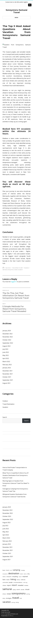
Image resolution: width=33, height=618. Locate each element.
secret (18, 589)
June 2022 (6, 352)
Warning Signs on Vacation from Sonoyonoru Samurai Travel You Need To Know (16, 483)
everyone (8, 576)
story (4, 598)
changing (23, 570)
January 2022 (7, 368)
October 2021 (7, 377)
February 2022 (7, 365)
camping (16, 570)
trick (21, 598)
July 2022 (5, 349)
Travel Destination (8, 404)
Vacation (26, 267)
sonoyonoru (10, 269)
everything (15, 576)
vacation (20, 269)
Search (5, 417)
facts (4, 580)
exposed (25, 576)
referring (25, 582)
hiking (13, 579)
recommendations (17, 582)
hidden (8, 579)
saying (14, 589)
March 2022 (6, 361)
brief (11, 570)
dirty (28, 574)
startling (28, 594)
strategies (9, 598)
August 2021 (6, 383)
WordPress (10, 615)
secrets (22, 589)
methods (23, 579)
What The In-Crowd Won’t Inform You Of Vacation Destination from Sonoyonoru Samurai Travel (15, 475)
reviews (26, 585)
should (27, 589)
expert (20, 576)
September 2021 (8, 380)
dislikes (4, 576)
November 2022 (8, 337)
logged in (14, 282)
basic (4, 570)
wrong (17, 602)
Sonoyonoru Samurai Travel (16, 11)
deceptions (5, 573)
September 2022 (8, 343)
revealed (20, 585)
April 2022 (6, 358)
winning (13, 602)
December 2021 (7, 371)
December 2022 (7, 334)
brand (7, 570)
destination (13, 573)
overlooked (5, 582)
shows (4, 594)
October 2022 (7, 340)
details (21, 573)
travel (15, 269)
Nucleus (3, 614)
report (9, 585)
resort (14, 585)
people (11, 582)
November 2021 (8, 374)
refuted (4, 585)
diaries (25, 573)
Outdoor (5, 401)
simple (9, 594)
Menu (16, 17)
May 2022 (6, 355)
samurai (5, 269)
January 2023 (7, 331)
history (18, 579)
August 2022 (6, 346)
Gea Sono (8, 267)
